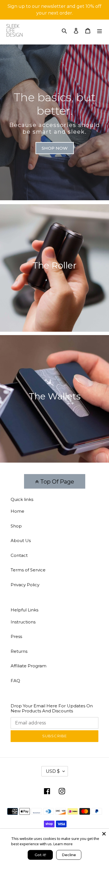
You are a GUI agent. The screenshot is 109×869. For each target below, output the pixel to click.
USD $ (53, 771)
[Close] (104, 834)
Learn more (63, 843)
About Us (21, 540)
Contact (19, 555)
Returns (19, 651)
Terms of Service (28, 570)
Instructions (23, 622)
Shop (16, 526)
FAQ (15, 680)
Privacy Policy (25, 584)
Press (16, 636)
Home (17, 511)
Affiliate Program (28, 665)
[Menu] (99, 31)
